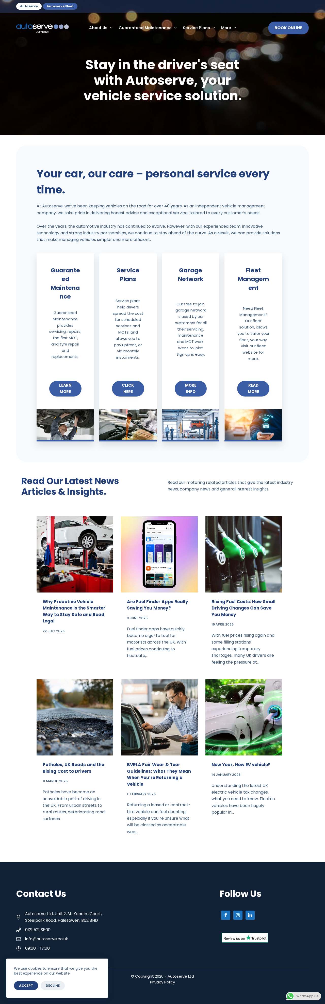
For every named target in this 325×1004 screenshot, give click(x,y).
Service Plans (196, 27)
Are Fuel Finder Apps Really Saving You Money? (157, 605)
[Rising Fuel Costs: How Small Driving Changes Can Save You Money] (243, 554)
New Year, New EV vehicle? (241, 765)
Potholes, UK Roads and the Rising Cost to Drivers (73, 768)
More (226, 27)
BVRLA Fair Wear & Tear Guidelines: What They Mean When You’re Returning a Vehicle (159, 774)
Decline (53, 985)
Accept (26, 985)
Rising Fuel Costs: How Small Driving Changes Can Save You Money (243, 608)
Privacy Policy (162, 982)
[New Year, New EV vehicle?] (243, 717)
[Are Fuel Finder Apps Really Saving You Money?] (159, 554)
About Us (98, 27)
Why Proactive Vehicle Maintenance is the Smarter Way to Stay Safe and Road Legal (74, 611)
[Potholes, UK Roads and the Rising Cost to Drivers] (75, 717)
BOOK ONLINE (288, 28)
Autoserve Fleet (60, 6)
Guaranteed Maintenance (145, 27)
